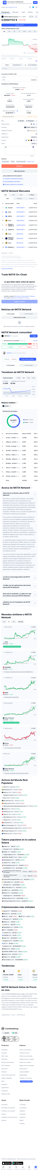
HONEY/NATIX (21, 225)
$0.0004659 (14, 884)
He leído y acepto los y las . (19, 297)
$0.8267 (11, 943)
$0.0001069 (16, 898)
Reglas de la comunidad (27, 1065)
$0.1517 (12, 948)
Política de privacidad (26, 1056)
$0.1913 (14, 860)
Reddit (21, 1120)
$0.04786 (12, 913)
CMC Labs (4, 1056)
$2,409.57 (13, 919)
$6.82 (10, 916)
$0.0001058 (14, 895)
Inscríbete (4, 1104)
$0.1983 (12, 957)
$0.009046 (16, 854)
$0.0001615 (13, 890)
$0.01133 (15, 887)
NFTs (3, 1081)
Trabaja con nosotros (26, 1078)
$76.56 (13, 927)
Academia (4, 1049)
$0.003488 (15, 868)
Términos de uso (24, 1053)
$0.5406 (16, 865)
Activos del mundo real (8, 1075)
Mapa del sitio (5, 1094)
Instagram (23, 1114)
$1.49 (27, 916)
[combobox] (19, 68)
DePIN (12, 161)
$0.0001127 (18, 901)
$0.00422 (13, 849)
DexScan (4, 1072)
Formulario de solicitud (8, 1107)
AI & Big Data (5, 161)
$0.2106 (12, 852)
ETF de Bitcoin (5, 1065)
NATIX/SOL (20, 234)
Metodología (23, 1075)
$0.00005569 (15, 959)
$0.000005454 (15, 946)
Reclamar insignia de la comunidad (14, 184)
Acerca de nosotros (25, 1049)
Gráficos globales (6, 1078)
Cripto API (4, 1068)
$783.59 (12, 924)
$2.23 (15, 857)
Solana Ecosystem (21, 161)
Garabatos (4, 1090)
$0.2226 (12, 932)
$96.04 (12, 846)
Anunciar (4, 1053)
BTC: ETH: (11, 7)
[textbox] (21, 354)
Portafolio (4, 1084)
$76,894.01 (13, 911)
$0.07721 (13, 954)
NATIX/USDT (20, 207)
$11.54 (12, 935)
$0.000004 (13, 938)
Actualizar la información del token (14, 178)
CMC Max (4, 1059)
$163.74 (20, 875)
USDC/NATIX (20, 220)
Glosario (3, 1120)
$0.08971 (13, 940)
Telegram (22, 1111)
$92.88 (12, 921)
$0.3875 (13, 882)
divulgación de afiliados (7, 268)
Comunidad (23, 1107)
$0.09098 (11, 930)
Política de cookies (25, 1062)
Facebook (22, 1117)
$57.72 (20, 871)
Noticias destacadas (7, 1062)
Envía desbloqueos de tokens (12, 181)
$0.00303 (19, 879)
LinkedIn (22, 1123)
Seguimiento (5, 1087)
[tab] (25, 65)
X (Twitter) (23, 1104)
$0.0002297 (13, 893)
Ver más (35, 340)
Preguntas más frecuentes (9, 1117)
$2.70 (15, 951)
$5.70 (12, 862)
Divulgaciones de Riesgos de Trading (19, 297)
